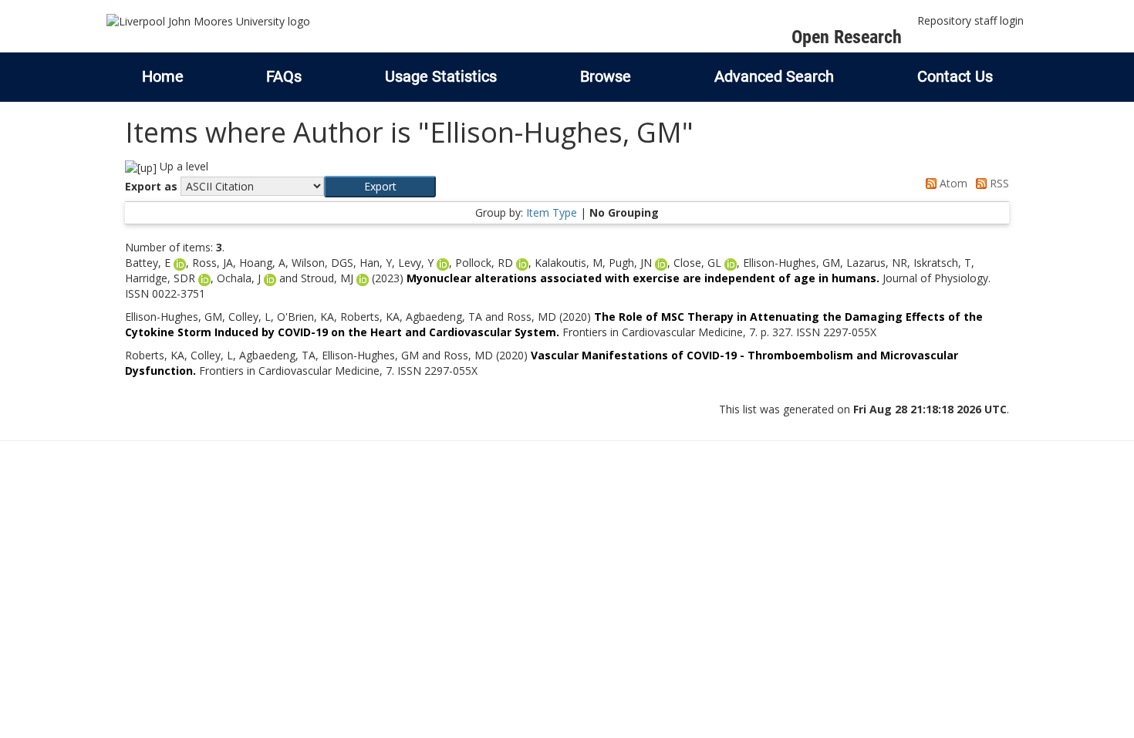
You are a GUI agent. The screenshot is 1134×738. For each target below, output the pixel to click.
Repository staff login (970, 20)
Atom (952, 183)
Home (163, 76)
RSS (998, 183)
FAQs (284, 76)
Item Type (551, 212)
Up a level (182, 166)
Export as (151, 186)
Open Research (846, 37)
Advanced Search (774, 76)
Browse (605, 76)
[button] (380, 186)
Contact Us (955, 76)
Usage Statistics (441, 76)
